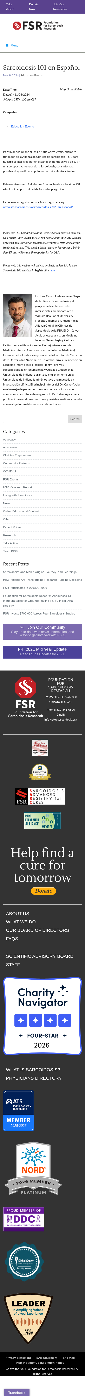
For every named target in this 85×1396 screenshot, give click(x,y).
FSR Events (11, 479)
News (6, 503)
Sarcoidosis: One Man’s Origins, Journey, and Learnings (40, 572)
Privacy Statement (18, 1357)
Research (9, 535)
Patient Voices (12, 527)
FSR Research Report (17, 487)
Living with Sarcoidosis (18, 495)
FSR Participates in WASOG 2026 (25, 587)
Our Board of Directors (37, 930)
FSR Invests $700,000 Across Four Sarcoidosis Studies (39, 613)
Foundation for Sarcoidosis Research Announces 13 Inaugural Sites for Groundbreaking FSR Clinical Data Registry (38, 600)
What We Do (21, 921)
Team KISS (10, 551)
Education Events (32, 75)
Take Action (10, 543)
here (52, 270)
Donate (43, 891)
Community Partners (16, 463)
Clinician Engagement (17, 455)
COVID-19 (10, 471)
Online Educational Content (21, 511)
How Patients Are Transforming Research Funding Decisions (42, 579)
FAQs (12, 938)
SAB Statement (46, 1357)
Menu (15, 45)
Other (7, 519)
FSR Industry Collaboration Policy (40, 1362)
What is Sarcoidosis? (33, 1069)
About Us (17, 913)
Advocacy (9, 439)
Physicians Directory (34, 1078)
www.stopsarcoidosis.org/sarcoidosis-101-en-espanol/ (38, 207)
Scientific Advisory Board (39, 956)
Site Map (69, 1357)
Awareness (10, 447)
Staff (13, 964)
